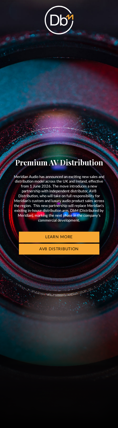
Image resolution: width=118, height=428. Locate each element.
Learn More (59, 237)
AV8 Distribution (59, 249)
